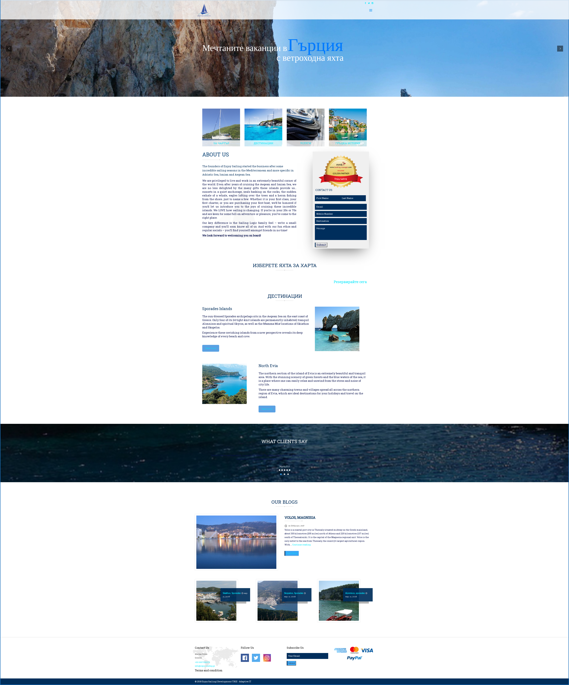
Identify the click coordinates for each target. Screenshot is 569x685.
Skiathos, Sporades (232, 593)
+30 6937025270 (202, 662)
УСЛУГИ (305, 143)
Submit (321, 245)
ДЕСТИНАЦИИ (263, 143)
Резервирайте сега (350, 281)
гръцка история (347, 143)
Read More (292, 553)
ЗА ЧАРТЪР (221, 143)
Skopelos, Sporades (293, 593)
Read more (210, 348)
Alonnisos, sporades (355, 593)
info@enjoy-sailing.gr (205, 666)
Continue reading (301, 544)
